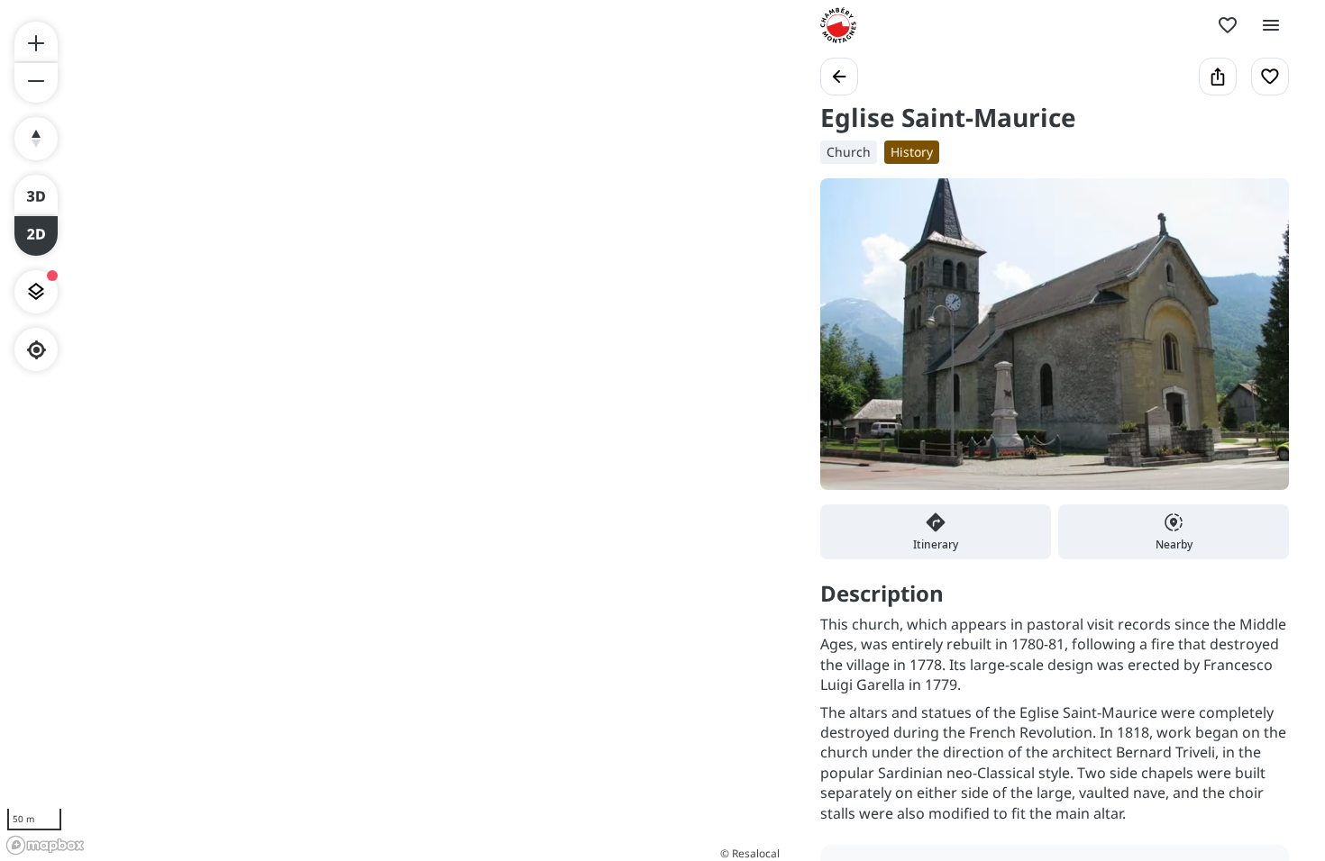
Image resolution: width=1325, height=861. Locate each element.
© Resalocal (750, 853)
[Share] (1218, 76)
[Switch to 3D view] (36, 194)
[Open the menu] (1271, 25)
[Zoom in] (36, 41)
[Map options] (36, 291)
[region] (392, 430)
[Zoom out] (36, 83)
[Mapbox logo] (45, 845)
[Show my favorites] (1228, 25)
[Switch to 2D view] (36, 236)
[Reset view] (36, 138)
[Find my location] (36, 350)
